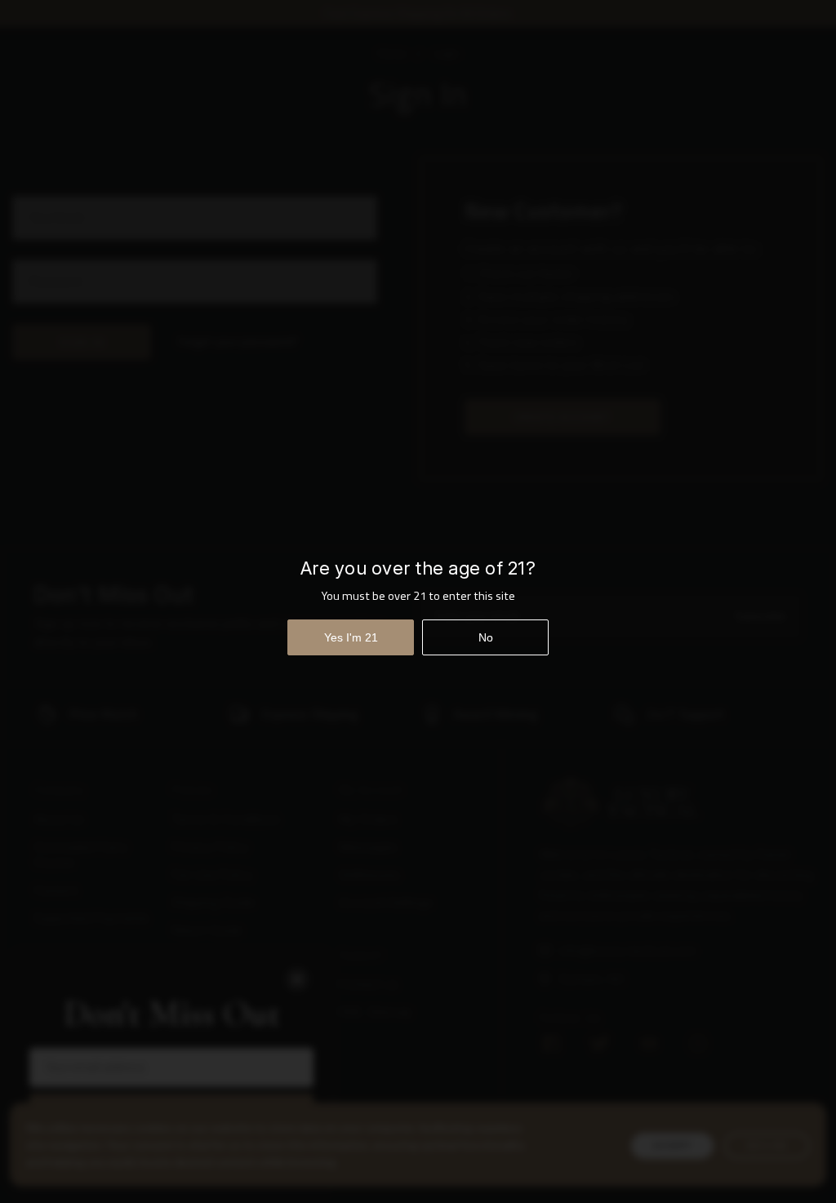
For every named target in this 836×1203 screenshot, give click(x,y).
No (485, 637)
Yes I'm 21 (351, 637)
